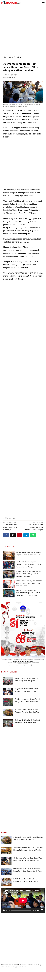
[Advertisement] (23, 31)
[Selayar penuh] (42, 910)
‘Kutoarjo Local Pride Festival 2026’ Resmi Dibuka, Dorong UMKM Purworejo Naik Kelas (28, 573)
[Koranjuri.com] (11, 2)
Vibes (24, 967)
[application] (23, 900)
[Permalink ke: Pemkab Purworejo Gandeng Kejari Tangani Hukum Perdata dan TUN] (9, 555)
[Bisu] (38, 910)
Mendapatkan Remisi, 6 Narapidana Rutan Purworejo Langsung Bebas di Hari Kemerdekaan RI (29, 583)
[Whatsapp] (33, 535)
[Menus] (43, 2)
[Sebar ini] (6, 535)
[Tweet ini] (13, 535)
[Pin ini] (19, 535)
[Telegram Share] (26, 535)
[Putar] (4, 910)
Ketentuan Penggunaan (13, 967)
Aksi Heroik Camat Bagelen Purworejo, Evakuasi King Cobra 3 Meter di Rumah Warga (28, 564)
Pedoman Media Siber (27, 965)
